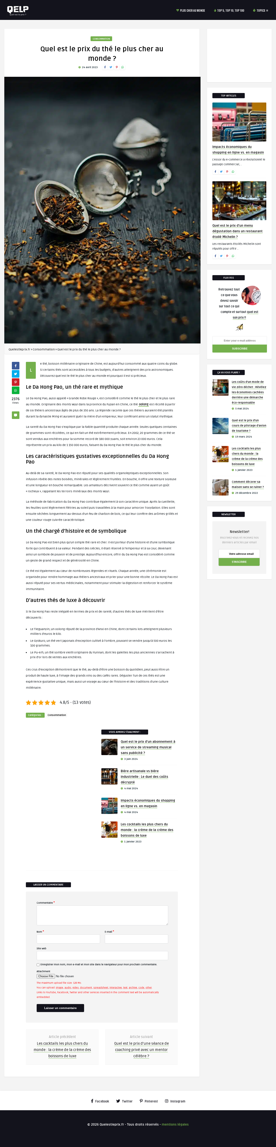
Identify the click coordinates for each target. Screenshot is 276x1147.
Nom (40, 932)
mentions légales (175, 1124)
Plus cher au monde (192, 10)
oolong (143, 404)
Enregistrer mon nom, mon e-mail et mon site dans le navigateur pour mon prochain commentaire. (99, 964)
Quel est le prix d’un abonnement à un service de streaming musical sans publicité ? (148, 747)
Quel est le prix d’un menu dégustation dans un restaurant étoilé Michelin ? (237, 231)
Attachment (43, 971)
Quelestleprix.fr (19, 349)
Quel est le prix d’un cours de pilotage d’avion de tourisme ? (249, 426)
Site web (41, 948)
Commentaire (46, 903)
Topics (261, 10)
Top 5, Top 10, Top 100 (230, 10)
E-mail (109, 932)
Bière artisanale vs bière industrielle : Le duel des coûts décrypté (144, 776)
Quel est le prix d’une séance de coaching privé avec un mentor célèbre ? (141, 1049)
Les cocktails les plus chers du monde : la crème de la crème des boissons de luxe (147, 829)
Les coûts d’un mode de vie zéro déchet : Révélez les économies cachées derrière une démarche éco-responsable (249, 392)
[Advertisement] (58, 794)
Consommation (101, 38)
